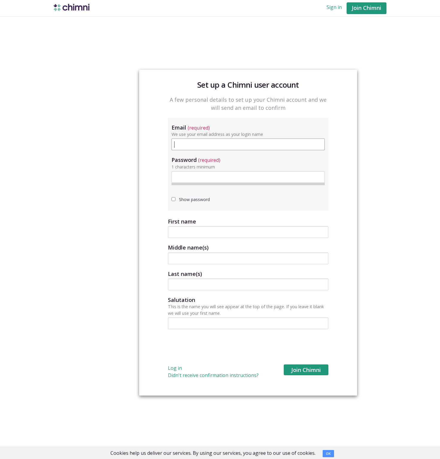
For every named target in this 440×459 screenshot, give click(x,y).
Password (196, 159)
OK (328, 453)
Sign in (334, 7)
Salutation (181, 299)
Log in (175, 368)
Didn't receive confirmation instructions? (213, 375)
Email (191, 127)
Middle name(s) (188, 247)
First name (182, 221)
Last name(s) (185, 273)
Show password (194, 199)
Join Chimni (366, 7)
